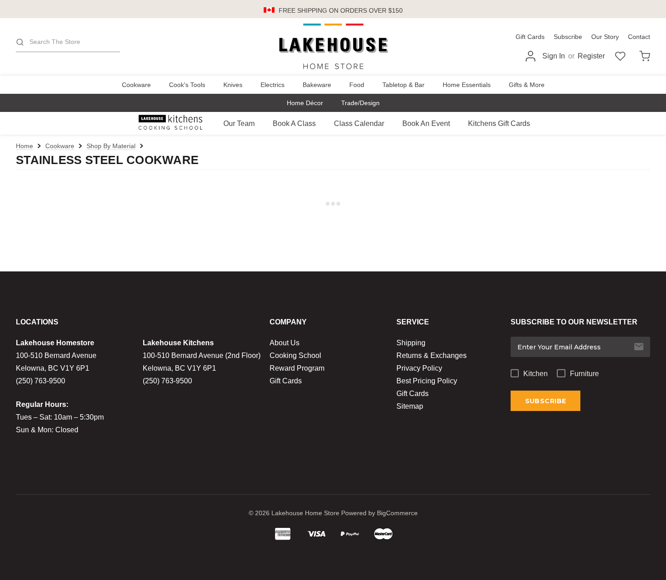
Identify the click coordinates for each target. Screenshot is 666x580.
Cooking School (295, 355)
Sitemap (409, 406)
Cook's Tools (187, 84)
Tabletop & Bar (403, 84)
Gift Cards (530, 36)
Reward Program (297, 368)
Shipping (410, 343)
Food (356, 84)
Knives (232, 84)
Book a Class (294, 123)
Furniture (584, 373)
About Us (284, 343)
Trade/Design (360, 102)
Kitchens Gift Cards (499, 123)
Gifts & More (527, 84)
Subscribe (568, 36)
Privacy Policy (419, 368)
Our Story (605, 36)
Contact (639, 36)
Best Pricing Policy (426, 381)
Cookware (136, 84)
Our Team (239, 123)
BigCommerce (397, 513)
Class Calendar (359, 123)
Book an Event (426, 123)
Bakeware (317, 84)
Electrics (273, 84)
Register (591, 56)
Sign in (553, 56)
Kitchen (535, 373)
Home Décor (305, 102)
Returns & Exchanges (431, 355)
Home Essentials (467, 84)
